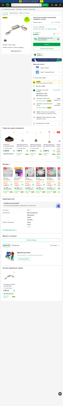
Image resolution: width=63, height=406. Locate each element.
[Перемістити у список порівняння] (54, 33)
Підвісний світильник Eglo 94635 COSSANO (36, 145)
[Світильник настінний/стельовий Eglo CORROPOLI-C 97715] (9, 277)
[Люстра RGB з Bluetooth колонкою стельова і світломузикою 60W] (19, 172)
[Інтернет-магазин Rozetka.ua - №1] (7, 5)
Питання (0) (15, 245)
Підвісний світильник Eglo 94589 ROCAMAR (49, 145)
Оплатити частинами (46, 48)
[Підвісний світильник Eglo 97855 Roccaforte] (23, 137)
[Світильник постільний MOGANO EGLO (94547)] (9, 137)
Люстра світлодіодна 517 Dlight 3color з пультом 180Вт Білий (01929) (40, 179)
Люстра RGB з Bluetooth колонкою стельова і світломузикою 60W (18, 179)
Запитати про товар (38, 29)
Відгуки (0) (6, 245)
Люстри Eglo (31, 9)
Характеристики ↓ (16, 51)
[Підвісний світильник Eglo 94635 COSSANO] (36, 137)
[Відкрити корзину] (60, 5)
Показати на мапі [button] (42, 95)
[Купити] (14, 151)
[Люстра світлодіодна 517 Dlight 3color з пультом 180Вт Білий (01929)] (40, 172)
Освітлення (19, 9)
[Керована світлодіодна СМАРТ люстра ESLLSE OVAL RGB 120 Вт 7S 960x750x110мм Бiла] (51, 172)
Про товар (5, 13)
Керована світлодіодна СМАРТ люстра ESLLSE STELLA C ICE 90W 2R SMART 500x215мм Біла (8, 179)
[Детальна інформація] (10, 164)
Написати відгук (31, 240)
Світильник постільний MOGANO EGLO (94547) (9, 145)
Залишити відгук (24, 259)
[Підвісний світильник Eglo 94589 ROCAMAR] (49, 137)
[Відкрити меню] (3, 5)
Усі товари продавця (50, 29)
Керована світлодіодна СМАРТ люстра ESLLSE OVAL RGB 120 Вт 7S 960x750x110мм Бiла (51, 179)
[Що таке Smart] (5, 18)
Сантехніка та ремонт (9, 9)
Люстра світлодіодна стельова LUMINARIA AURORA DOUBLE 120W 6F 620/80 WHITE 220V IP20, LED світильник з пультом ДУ (29, 179)
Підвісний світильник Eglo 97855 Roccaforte (23, 145)
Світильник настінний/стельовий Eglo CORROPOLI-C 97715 (9, 285)
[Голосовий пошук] (40, 5)
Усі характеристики (10, 230)
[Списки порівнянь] (56, 5)
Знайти (45, 5)
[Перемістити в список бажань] (58, 33)
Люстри (25, 9)
